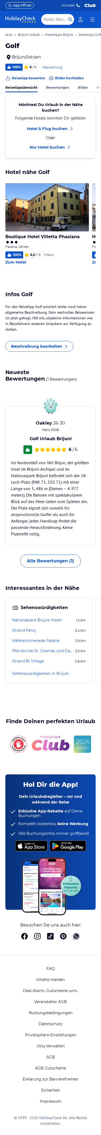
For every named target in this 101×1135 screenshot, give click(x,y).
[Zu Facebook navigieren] (24, 937)
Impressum (50, 1101)
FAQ (50, 968)
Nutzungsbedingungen (50, 1012)
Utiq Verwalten (51, 1046)
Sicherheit (50, 1090)
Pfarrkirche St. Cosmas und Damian (43, 650)
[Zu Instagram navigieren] (37, 937)
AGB (50, 1057)
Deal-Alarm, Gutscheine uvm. (50, 990)
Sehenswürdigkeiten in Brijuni (40, 673)
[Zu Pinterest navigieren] (63, 937)
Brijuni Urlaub (29, 35)
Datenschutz (50, 1023)
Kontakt (68, 5)
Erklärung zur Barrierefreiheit (50, 1079)
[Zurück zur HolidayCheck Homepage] (20, 19)
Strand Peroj (24, 630)
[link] (80, 19)
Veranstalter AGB (50, 1001)
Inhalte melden (50, 979)
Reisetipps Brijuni (59, 35)
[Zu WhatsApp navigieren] (76, 937)
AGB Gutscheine (50, 1068)
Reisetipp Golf (90, 35)
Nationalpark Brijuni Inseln (37, 620)
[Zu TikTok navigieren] (50, 937)
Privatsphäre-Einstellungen (50, 1035)
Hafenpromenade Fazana (35, 640)
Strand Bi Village (28, 661)
